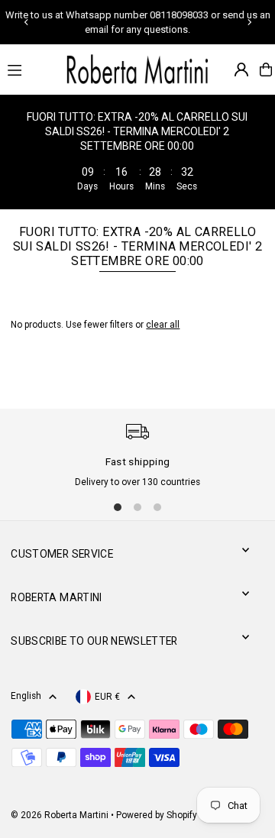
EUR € (107, 696)
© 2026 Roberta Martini (61, 815)
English (26, 696)
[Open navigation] (27, 68)
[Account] (241, 69)
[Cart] (266, 69)
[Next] (249, 22)
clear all (163, 324)
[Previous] (26, 22)
